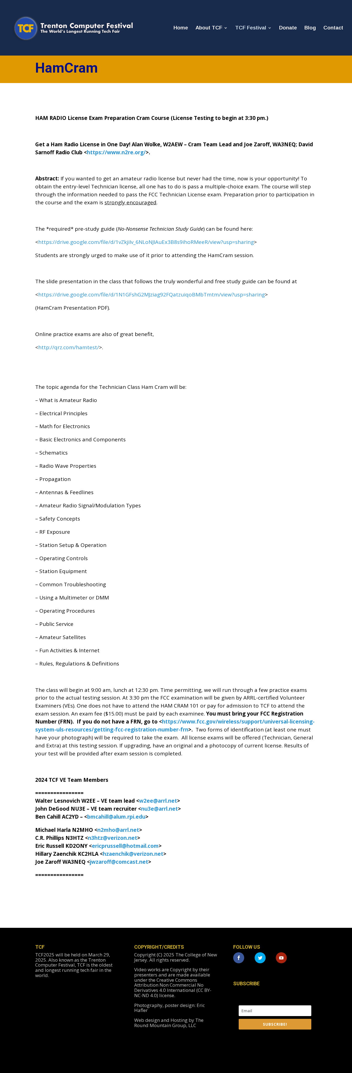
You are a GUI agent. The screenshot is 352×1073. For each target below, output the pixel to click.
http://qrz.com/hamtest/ (68, 347)
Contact (333, 28)
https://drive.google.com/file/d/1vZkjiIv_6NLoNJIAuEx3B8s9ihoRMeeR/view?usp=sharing (146, 242)
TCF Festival (250, 28)
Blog (310, 28)
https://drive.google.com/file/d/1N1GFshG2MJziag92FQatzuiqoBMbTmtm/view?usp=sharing (151, 294)
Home (181, 28)
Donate (288, 28)
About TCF (209, 28)
